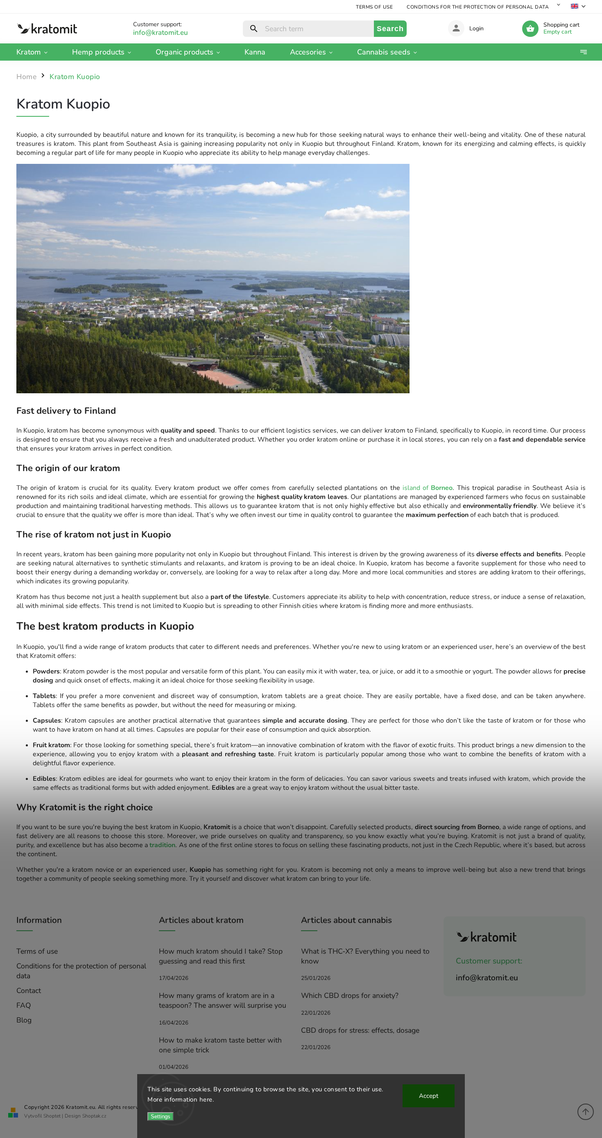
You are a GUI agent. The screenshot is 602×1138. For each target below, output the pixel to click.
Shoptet (52, 1116)
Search (390, 29)
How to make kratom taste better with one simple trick (220, 1045)
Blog (24, 1020)
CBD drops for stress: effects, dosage (360, 1030)
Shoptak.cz (94, 1116)
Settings (160, 1116)
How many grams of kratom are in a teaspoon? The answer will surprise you (222, 1000)
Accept (428, 1096)
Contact (28, 990)
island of (426, 487)
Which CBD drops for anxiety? (349, 995)
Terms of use (374, 7)
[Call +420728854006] (170, 32)
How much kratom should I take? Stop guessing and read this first (221, 956)
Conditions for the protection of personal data (478, 7)
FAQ (23, 1005)
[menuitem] (38, 52)
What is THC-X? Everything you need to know (365, 956)
